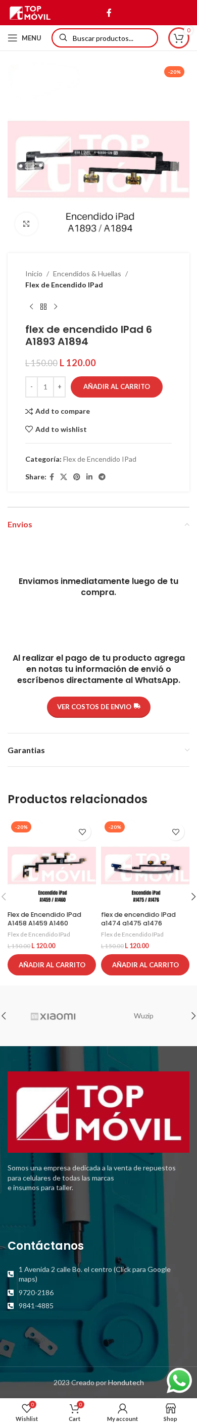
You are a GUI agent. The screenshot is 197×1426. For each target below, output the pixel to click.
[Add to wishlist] (82, 832)
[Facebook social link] (109, 12)
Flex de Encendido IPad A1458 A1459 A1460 (44, 919)
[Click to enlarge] (26, 224)
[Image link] (98, 1111)
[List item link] (98, 1274)
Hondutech (126, 1382)
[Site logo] (30, 12)
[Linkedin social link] (89, 477)
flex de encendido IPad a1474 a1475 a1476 (138, 919)
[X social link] (63, 477)
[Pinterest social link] (76, 477)
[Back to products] (43, 307)
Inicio (33, 273)
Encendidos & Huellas (87, 273)
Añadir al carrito (116, 386)
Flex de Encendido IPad (64, 284)
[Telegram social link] (102, 477)
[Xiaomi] (53, 1016)
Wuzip (144, 1015)
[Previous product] (31, 307)
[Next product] (56, 307)
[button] (52, 964)
